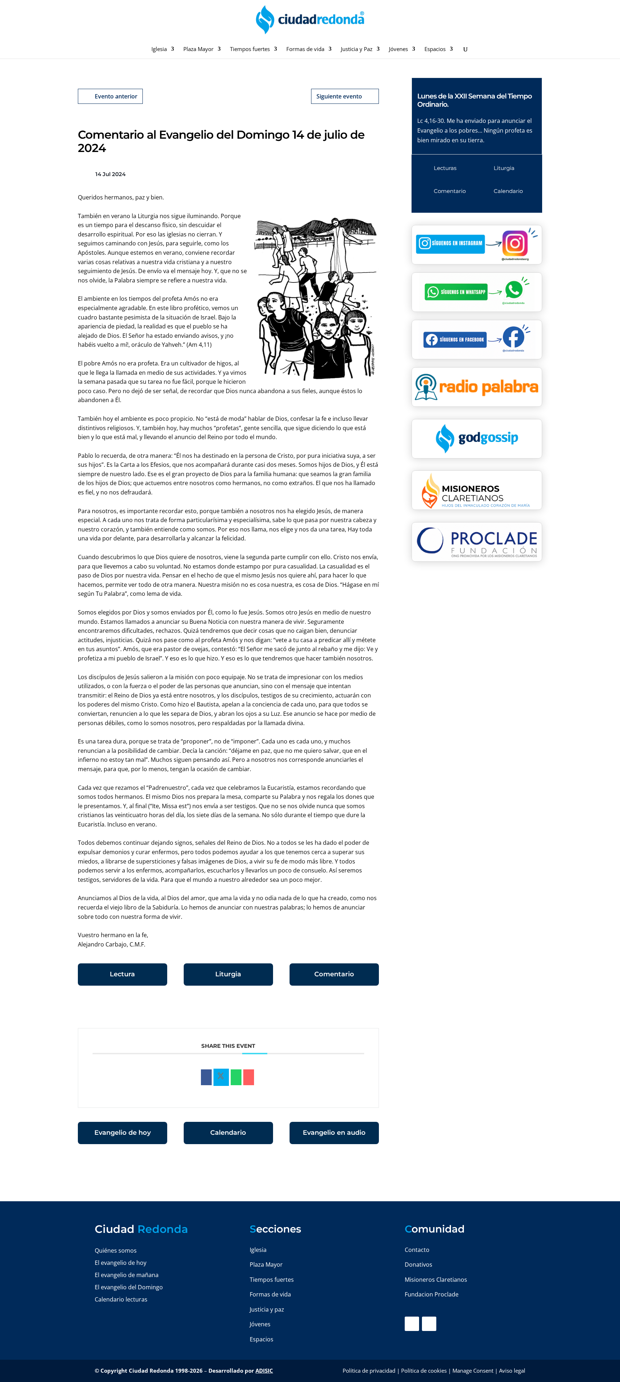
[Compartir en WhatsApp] (236, 1077)
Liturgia (228, 974)
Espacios (435, 49)
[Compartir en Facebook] (206, 1077)
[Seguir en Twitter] (429, 1324)
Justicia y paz (267, 1309)
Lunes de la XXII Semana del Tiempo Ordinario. (474, 100)
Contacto (417, 1250)
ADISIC (264, 1370)
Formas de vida (305, 49)
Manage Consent (472, 1370)
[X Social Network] (221, 1077)
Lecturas (445, 168)
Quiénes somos (116, 1250)
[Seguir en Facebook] (412, 1324)
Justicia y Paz (356, 49)
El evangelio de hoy (120, 1263)
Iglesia (159, 49)
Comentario (334, 974)
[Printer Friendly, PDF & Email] (356, 1010)
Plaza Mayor (198, 49)
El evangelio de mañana (127, 1275)
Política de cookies (424, 1370)
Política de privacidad (369, 1370)
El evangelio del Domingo (129, 1287)
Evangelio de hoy (122, 1133)
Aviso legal (512, 1370)
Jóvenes (398, 49)
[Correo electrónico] (248, 1077)
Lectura (122, 974)
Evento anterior (116, 96)
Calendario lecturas (121, 1299)
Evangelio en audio (334, 1133)
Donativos (418, 1264)
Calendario (228, 1133)
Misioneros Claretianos (436, 1280)
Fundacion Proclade (432, 1294)
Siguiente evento (339, 96)
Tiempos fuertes (250, 49)
